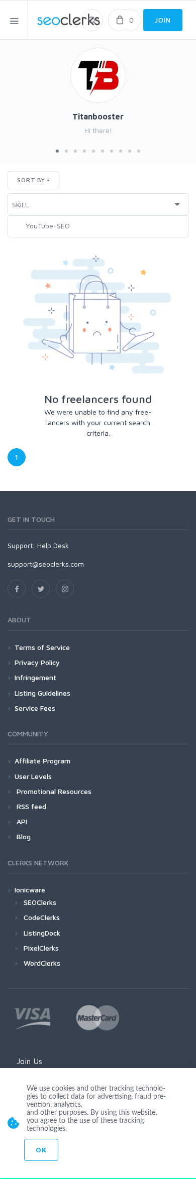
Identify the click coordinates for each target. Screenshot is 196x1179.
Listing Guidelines (42, 693)
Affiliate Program (42, 760)
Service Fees (35, 708)
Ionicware (30, 889)
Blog (23, 836)
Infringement (35, 677)
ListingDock (42, 933)
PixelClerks (41, 948)
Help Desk (53, 545)
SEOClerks (40, 902)
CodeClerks (42, 917)
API (21, 821)
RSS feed (30, 806)
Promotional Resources (53, 791)
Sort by (31, 180)
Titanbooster (98, 116)
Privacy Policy (37, 662)
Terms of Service (42, 647)
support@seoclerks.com (46, 564)
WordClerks (42, 963)
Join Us (29, 1061)
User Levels (33, 776)
